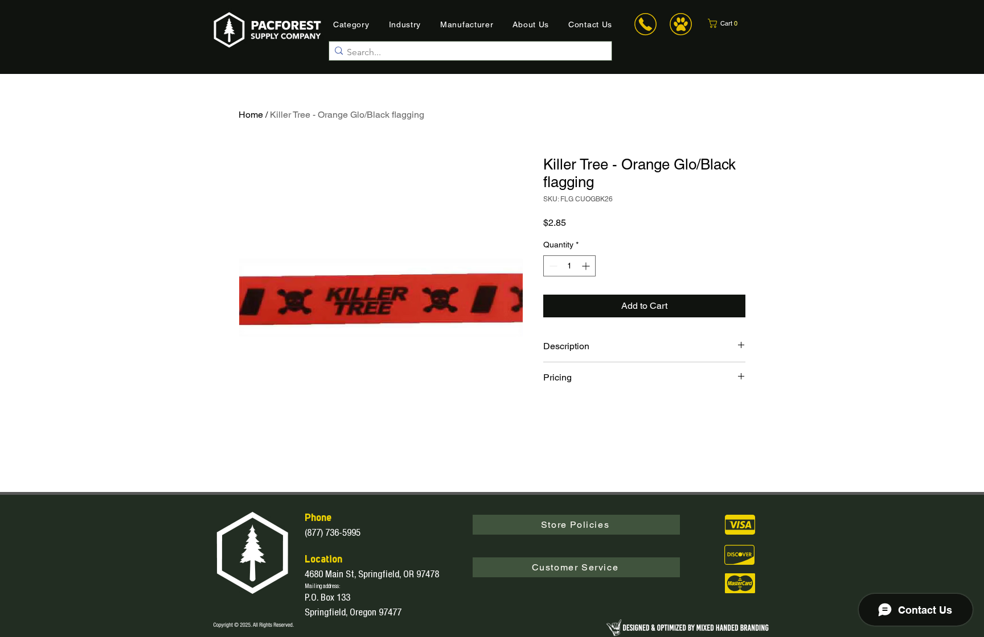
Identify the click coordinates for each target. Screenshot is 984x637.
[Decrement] (552, 266)
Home (251, 114)
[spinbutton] (569, 266)
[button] (730, 23)
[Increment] (587, 266)
